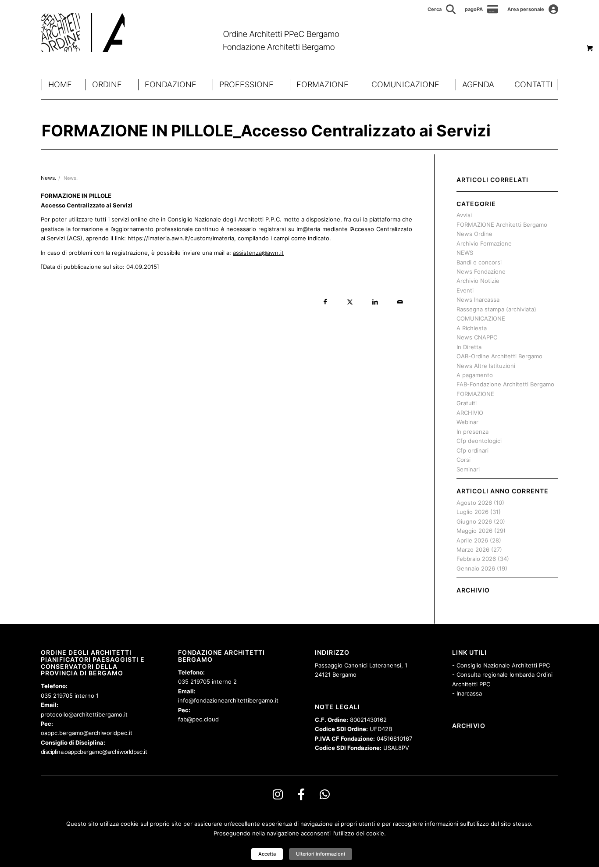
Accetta (267, 854)
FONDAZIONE (170, 84)
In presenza (472, 431)
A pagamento (474, 374)
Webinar (467, 421)
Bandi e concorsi (479, 262)
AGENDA (478, 84)
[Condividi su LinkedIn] (375, 302)
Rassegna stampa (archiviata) (496, 309)
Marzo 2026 (472, 549)
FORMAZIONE (322, 84)
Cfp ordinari (472, 450)
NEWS (464, 252)
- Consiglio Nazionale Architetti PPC (501, 665)
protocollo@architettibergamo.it (84, 714)
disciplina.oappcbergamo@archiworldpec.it (94, 751)
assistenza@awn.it (258, 252)
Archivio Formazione (484, 243)
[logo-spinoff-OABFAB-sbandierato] (201, 32)
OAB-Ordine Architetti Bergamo (499, 356)
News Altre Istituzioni (485, 365)
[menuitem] (441, 9)
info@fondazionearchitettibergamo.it (228, 700)
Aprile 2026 (472, 540)
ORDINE (107, 84)
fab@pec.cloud (198, 719)
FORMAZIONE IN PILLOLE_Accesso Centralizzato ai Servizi (266, 130)
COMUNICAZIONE (405, 84)
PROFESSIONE (246, 84)
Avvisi (464, 214)
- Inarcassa (467, 693)
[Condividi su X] (350, 302)
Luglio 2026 (472, 511)
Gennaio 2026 (475, 568)
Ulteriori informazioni (320, 854)
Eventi (465, 290)
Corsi (463, 459)
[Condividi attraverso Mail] (400, 302)
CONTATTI (533, 84)
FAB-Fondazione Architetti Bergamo (505, 384)
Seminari (468, 469)
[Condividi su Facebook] (325, 302)
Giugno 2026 (474, 521)
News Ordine (474, 233)
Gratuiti (466, 403)
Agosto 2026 (474, 502)
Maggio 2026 (474, 530)
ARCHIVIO (469, 412)
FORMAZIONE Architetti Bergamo (501, 224)
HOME (60, 84)
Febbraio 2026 (476, 558)
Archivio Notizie (477, 280)
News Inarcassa (477, 299)
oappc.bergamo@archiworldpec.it (86, 732)
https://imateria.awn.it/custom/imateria (181, 238)
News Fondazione (481, 271)
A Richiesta (471, 328)
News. (71, 178)
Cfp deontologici (479, 440)
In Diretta (468, 346)
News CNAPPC (476, 337)
